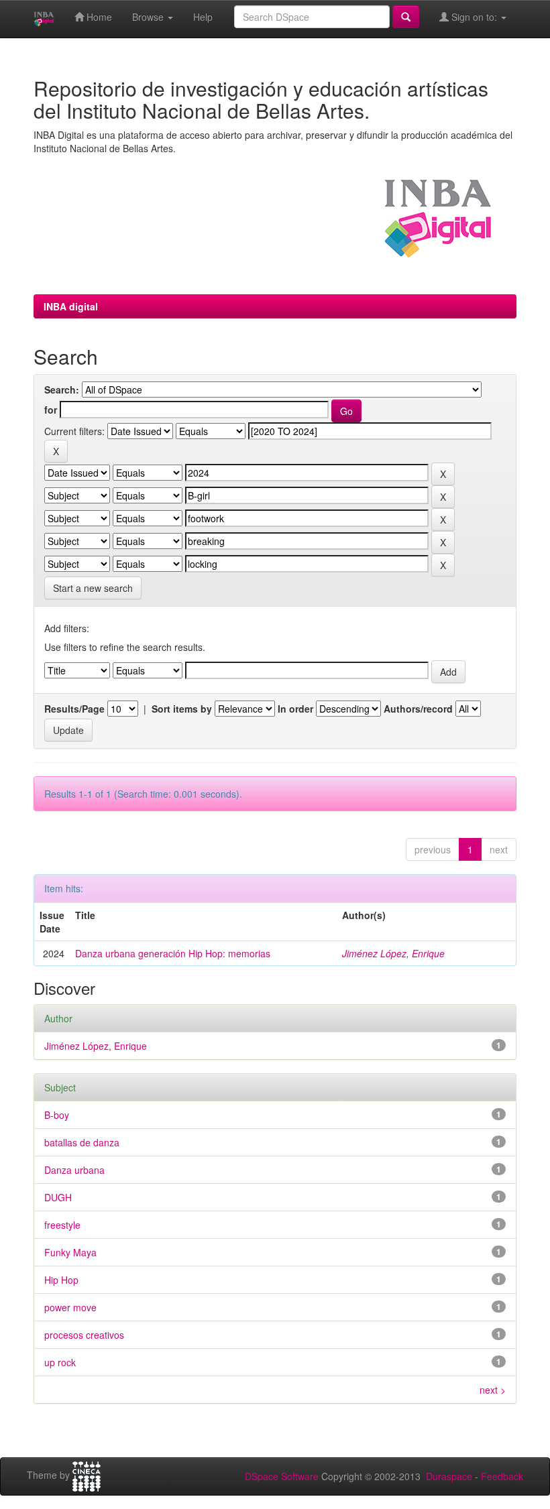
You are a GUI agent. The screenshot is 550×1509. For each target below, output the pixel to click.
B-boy (56, 1115)
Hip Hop (61, 1279)
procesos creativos (84, 1334)
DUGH (58, 1197)
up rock (60, 1362)
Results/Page (74, 708)
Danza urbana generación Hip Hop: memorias (172, 953)
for (50, 409)
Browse (149, 16)
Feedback (502, 1476)
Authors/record (418, 708)
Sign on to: (474, 16)
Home (98, 16)
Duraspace (449, 1476)
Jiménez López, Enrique (393, 953)
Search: (61, 389)
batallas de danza (81, 1142)
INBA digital (71, 306)
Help (203, 16)
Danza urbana (74, 1169)
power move (70, 1307)
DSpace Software (282, 1476)
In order (295, 708)
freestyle (62, 1224)
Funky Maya (70, 1252)
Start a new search (93, 588)
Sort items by (182, 708)
